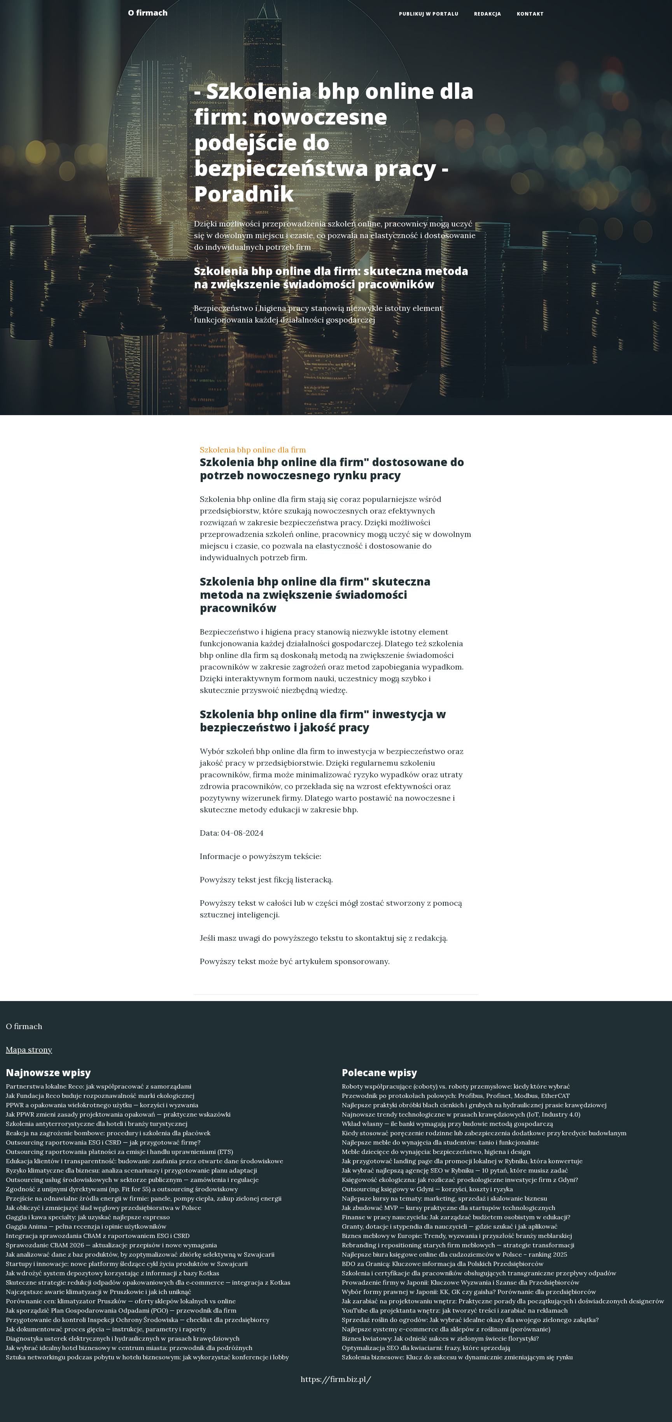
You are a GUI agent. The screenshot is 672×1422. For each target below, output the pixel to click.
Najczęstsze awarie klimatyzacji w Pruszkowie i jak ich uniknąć (98, 1292)
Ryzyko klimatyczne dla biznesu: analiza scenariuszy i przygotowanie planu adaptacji (131, 1170)
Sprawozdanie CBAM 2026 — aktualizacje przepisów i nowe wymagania (111, 1245)
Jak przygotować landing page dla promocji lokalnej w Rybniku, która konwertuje (462, 1161)
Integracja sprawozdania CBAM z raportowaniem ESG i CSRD (98, 1236)
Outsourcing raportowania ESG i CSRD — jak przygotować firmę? (103, 1142)
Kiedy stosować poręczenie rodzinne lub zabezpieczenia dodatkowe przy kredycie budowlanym (484, 1133)
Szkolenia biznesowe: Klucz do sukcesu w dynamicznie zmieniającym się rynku (457, 1357)
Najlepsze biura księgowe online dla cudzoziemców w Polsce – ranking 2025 (454, 1254)
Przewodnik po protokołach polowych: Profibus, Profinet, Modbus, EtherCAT (456, 1095)
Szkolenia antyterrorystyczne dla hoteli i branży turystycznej (96, 1123)
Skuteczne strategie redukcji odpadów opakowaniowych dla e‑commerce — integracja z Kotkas (148, 1282)
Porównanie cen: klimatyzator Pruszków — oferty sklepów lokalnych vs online (121, 1301)
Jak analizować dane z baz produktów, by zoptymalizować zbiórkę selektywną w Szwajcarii (140, 1254)
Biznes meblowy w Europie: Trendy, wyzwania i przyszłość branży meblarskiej (457, 1236)
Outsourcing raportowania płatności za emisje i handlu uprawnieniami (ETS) (119, 1151)
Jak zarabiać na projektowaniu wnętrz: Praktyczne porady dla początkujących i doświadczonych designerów (503, 1301)
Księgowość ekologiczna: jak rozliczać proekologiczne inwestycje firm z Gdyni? (460, 1180)
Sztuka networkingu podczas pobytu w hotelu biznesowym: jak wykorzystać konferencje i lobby (147, 1357)
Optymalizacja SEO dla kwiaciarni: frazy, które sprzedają (426, 1348)
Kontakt (530, 14)
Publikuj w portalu (428, 14)
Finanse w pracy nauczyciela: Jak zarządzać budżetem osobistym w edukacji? (456, 1217)
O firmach (148, 12)
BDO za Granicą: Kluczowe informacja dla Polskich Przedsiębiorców (443, 1264)
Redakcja (487, 14)
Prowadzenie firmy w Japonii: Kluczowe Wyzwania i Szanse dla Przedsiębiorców (460, 1282)
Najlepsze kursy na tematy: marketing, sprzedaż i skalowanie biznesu (444, 1198)
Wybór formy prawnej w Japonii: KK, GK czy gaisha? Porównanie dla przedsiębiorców (469, 1292)
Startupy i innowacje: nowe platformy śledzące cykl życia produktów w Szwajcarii (127, 1264)
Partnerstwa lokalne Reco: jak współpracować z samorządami (98, 1086)
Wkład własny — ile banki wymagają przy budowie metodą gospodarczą (447, 1123)
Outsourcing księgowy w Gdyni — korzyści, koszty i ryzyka (427, 1189)
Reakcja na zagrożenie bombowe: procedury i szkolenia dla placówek (108, 1133)
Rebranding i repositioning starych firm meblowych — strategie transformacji (458, 1245)
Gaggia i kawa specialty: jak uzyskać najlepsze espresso (88, 1217)
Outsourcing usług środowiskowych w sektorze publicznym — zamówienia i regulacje (132, 1180)
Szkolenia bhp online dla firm (253, 449)
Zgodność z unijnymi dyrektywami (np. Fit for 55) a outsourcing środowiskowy (122, 1189)
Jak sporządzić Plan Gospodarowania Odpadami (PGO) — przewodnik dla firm (121, 1310)
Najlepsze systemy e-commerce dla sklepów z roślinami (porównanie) (446, 1329)
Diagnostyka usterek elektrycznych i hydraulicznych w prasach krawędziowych (123, 1338)
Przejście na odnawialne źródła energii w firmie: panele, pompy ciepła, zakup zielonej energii (144, 1198)
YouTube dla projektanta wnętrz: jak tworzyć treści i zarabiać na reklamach (455, 1310)
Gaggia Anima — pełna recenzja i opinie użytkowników (86, 1226)
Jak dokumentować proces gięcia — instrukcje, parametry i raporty (106, 1329)
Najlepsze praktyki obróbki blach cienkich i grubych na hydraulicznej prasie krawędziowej (474, 1105)
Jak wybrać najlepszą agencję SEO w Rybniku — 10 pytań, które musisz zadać (455, 1170)
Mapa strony (29, 1049)
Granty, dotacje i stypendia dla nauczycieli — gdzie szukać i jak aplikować (450, 1226)
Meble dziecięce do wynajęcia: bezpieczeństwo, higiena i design (436, 1151)
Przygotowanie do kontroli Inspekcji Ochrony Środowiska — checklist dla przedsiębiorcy (137, 1320)
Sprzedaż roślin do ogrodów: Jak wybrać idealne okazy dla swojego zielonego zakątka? (470, 1320)
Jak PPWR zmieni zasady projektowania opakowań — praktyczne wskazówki (118, 1114)
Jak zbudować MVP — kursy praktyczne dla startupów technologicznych (448, 1208)
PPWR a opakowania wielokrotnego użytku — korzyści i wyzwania (102, 1105)
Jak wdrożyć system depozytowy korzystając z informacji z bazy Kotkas (112, 1273)
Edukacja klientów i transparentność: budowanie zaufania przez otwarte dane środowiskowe (144, 1161)
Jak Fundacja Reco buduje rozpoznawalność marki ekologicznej (100, 1095)
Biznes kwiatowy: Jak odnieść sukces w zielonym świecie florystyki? (440, 1338)
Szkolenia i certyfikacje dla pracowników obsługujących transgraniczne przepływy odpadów (479, 1273)
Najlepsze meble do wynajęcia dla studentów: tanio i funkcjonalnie (440, 1142)
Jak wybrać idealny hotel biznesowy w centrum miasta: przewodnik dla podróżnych (129, 1348)
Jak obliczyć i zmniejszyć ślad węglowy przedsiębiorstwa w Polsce (103, 1208)
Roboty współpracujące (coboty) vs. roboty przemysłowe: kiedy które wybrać (456, 1086)
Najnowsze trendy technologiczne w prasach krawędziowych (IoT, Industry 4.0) (461, 1114)
